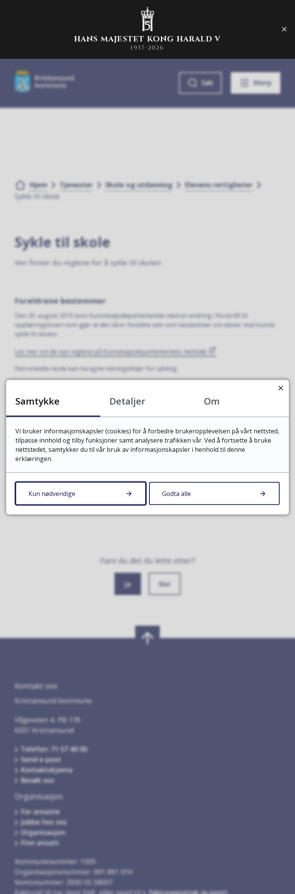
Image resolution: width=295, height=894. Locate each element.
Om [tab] (212, 400)
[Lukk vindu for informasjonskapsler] (280, 387)
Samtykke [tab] (37, 400)
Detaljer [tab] (127, 400)
